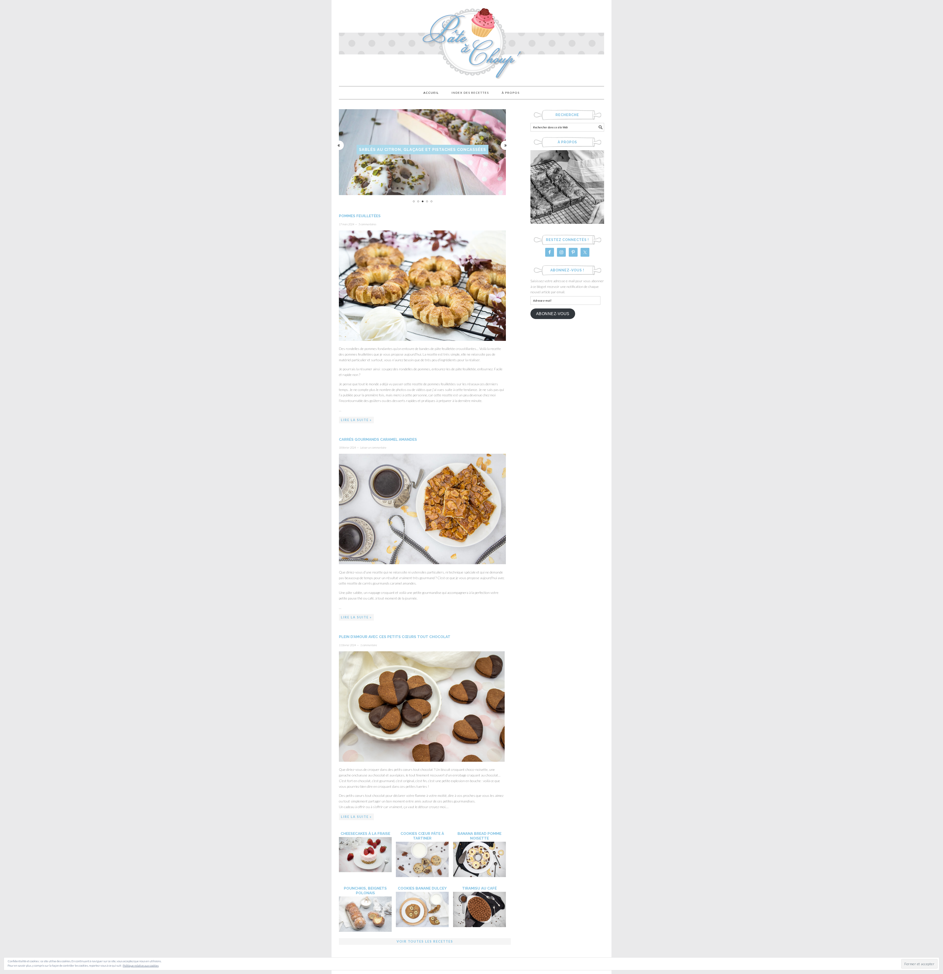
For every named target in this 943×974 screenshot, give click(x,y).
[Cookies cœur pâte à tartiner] (422, 875)
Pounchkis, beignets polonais (365, 890)
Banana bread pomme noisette (479, 836)
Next (505, 145)
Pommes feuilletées (360, 216)
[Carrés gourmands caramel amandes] (422, 562)
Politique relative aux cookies (141, 965)
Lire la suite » (356, 420)
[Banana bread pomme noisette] (479, 875)
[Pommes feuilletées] (422, 339)
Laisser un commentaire (373, 447)
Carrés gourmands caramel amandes (378, 439)
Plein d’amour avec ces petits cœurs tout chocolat (394, 637)
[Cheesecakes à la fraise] (365, 870)
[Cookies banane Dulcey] (422, 925)
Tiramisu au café (479, 888)
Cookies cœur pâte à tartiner (422, 836)
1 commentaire (368, 645)
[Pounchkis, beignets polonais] (365, 930)
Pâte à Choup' (471, 41)
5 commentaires (367, 224)
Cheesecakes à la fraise (365, 833)
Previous (339, 145)
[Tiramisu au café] (479, 925)
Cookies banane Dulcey (422, 888)
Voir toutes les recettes (425, 941)
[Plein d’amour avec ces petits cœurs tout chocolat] (422, 760)
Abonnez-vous (552, 314)
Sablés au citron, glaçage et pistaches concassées (422, 149)
